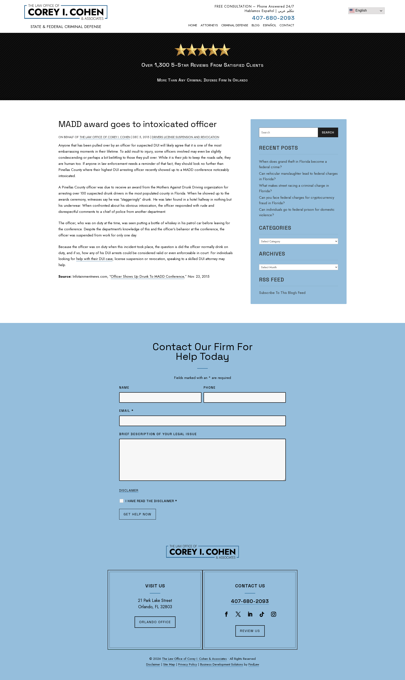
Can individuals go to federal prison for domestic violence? (297, 212)
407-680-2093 (273, 17)
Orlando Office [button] (155, 622)
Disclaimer (128, 490)
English (361, 10)
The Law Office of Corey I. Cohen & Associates (194, 658)
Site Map (169, 664)
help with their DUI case (94, 258)
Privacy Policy (187, 664)
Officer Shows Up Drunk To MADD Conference (147, 276)
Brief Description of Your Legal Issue (158, 434)
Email (126, 411)
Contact (286, 25)
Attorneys (209, 25)
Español (269, 25)
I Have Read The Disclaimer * (151, 501)
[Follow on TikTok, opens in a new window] (262, 614)
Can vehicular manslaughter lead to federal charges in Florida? (298, 176)
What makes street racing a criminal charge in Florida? (294, 188)
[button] (399, 655)
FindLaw (253, 664)
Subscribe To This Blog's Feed (282, 292)
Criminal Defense (234, 25)
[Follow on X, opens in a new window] (238, 614)
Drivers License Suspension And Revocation (185, 137)
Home (192, 25)
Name (124, 387)
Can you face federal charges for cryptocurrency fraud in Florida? (296, 200)
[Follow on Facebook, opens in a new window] (226, 614)
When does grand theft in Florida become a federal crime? (293, 164)
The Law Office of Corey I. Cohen (105, 137)
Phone (210, 387)
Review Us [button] (250, 631)
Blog (256, 25)
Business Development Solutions (221, 664)
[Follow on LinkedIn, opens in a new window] (250, 614)
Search (328, 132)
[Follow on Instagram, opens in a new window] (274, 614)
